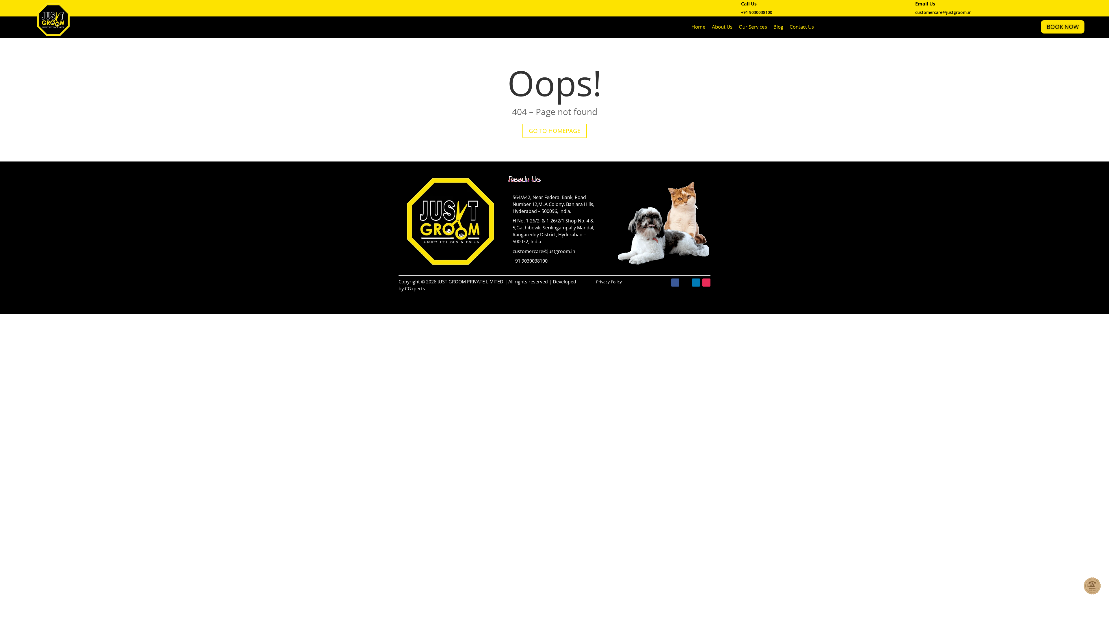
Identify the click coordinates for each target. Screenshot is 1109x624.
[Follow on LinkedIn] (696, 282)
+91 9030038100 (756, 12)
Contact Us (802, 26)
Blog (778, 26)
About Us (722, 26)
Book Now (1063, 27)
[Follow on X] (686, 282)
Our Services (753, 26)
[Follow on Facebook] (675, 282)
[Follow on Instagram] (706, 282)
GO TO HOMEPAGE (554, 131)
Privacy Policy (609, 282)
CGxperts (415, 288)
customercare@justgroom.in (544, 251)
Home (698, 26)
